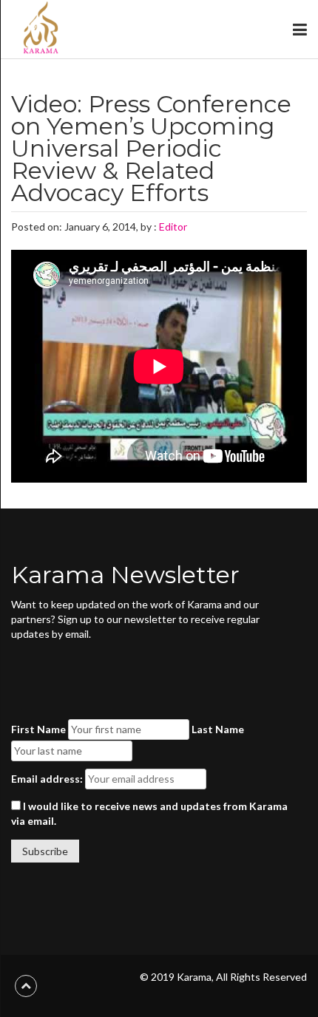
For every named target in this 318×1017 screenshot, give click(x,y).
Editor (173, 226)
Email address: (47, 778)
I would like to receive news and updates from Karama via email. (149, 813)
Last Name (218, 729)
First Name (38, 729)
